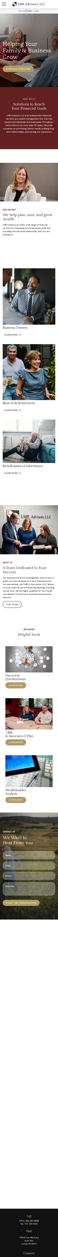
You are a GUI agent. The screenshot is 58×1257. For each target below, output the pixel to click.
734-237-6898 (32, 1220)
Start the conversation (21, 902)
